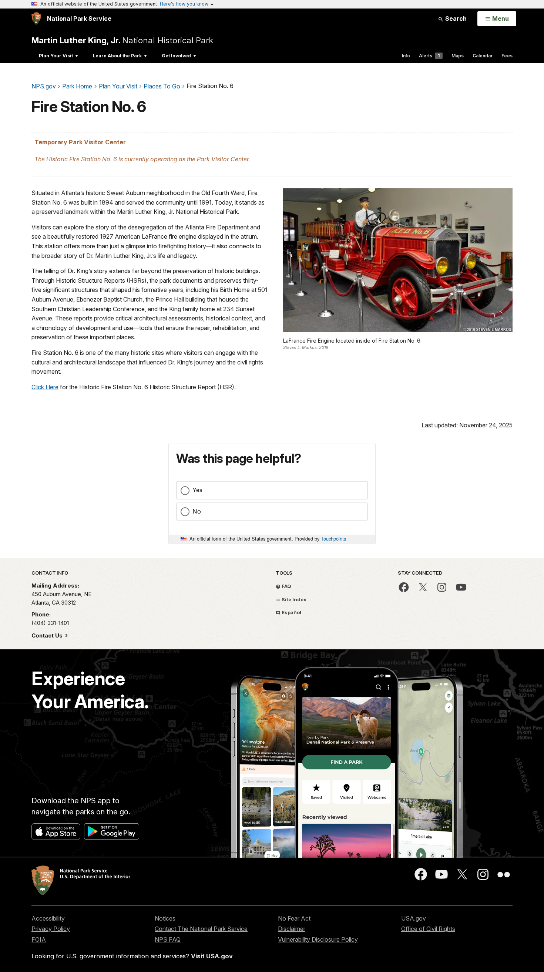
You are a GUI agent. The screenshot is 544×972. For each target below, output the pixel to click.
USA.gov (413, 918)
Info (406, 55)
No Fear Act (294, 918)
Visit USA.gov (212, 956)
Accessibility (48, 918)
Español (291, 612)
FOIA (38, 939)
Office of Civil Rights (428, 928)
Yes (197, 490)
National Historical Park (122, 40)
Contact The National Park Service (201, 928)
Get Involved (176, 55)
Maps (457, 55)
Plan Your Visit (56, 55)
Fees (507, 55)
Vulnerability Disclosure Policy (318, 939)
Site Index (293, 599)
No (196, 511)
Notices (165, 918)
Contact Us (47, 635)
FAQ (286, 586)
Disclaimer (291, 928)
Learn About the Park (117, 55)
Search (455, 18)
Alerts (429, 55)
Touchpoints (333, 538)
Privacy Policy (50, 928)
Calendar (483, 55)
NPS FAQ (168, 939)
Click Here (44, 387)
